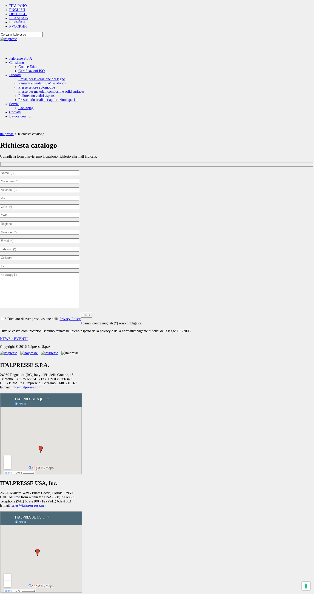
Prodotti (15, 75)
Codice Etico (27, 67)
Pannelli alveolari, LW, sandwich (42, 83)
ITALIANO (18, 6)
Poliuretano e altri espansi (36, 96)
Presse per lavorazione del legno (41, 79)
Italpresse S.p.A (20, 58)
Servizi (14, 104)
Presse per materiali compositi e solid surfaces (51, 91)
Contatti (15, 112)
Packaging (26, 108)
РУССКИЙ (18, 26)
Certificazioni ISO (31, 71)
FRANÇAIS (18, 18)
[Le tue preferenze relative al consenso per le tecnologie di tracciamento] (306, 586)
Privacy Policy (70, 319)
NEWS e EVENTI (14, 339)
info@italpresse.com (26, 387)
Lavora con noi (20, 116)
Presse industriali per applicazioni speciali (48, 100)
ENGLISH (17, 10)
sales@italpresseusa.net (28, 505)
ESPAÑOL (17, 22)
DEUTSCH (18, 14)
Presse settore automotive (36, 87)
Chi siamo (16, 62)
